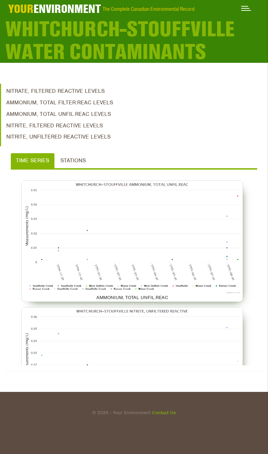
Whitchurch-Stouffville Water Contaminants (120, 40)
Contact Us (164, 413)
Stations (73, 160)
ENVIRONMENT (54, 8)
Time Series (32, 160)
